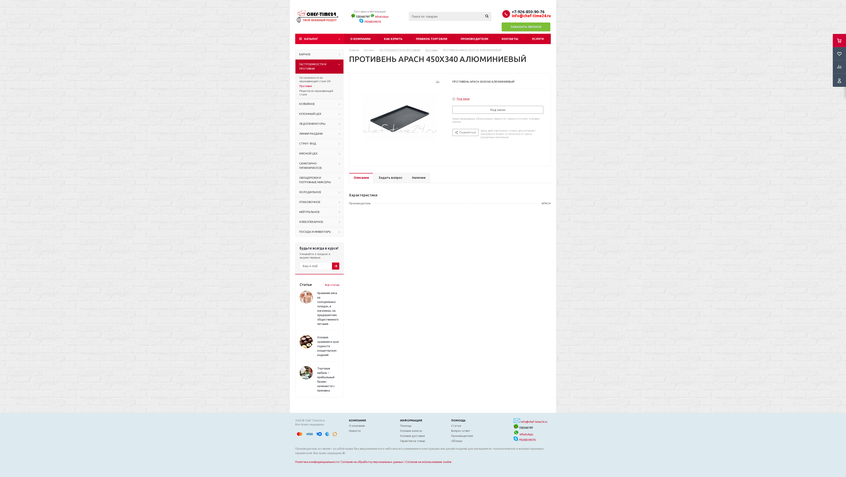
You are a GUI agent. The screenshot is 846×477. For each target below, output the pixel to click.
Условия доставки (412, 435)
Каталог (311, 38)
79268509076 (372, 21)
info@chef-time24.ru (534, 421)
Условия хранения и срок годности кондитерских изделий (328, 346)
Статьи (456, 425)
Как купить (393, 38)
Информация (411, 420)
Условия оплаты (411, 430)
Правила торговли (431, 38)
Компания (357, 420)
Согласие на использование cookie (428, 461)
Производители (474, 38)
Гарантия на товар (412, 440)
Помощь (458, 420)
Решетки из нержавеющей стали (316, 92)
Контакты (510, 38)
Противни (305, 86)
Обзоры (456, 440)
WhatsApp (381, 16)
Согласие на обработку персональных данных (372, 461)
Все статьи (332, 284)
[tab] (361, 178)
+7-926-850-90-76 (528, 12)
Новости (355, 430)
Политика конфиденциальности (317, 461)
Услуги (538, 38)
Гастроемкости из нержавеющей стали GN (314, 79)
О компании (360, 38)
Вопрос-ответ (461, 430)
